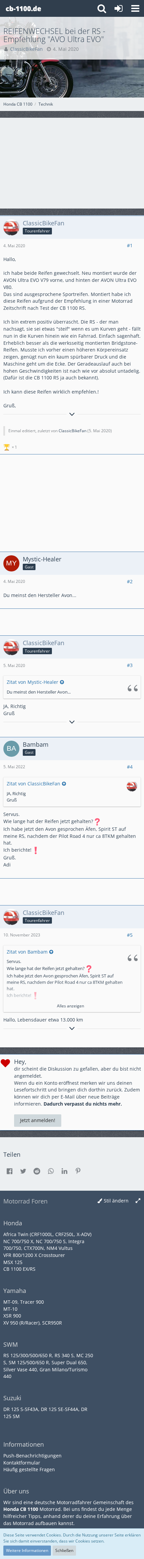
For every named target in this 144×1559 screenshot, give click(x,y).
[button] (135, 8)
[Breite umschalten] (138, 1200)
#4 (130, 767)
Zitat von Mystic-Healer (32, 682)
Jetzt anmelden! (37, 1120)
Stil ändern (116, 1200)
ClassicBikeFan (72, 431)
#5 (130, 935)
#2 (130, 581)
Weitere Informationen (27, 1550)
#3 (130, 665)
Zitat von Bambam (27, 952)
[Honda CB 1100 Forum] (23, 8)
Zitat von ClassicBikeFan (33, 783)
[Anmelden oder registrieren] (118, 8)
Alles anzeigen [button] (70, 1006)
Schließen (64, 1550)
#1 (130, 245)
